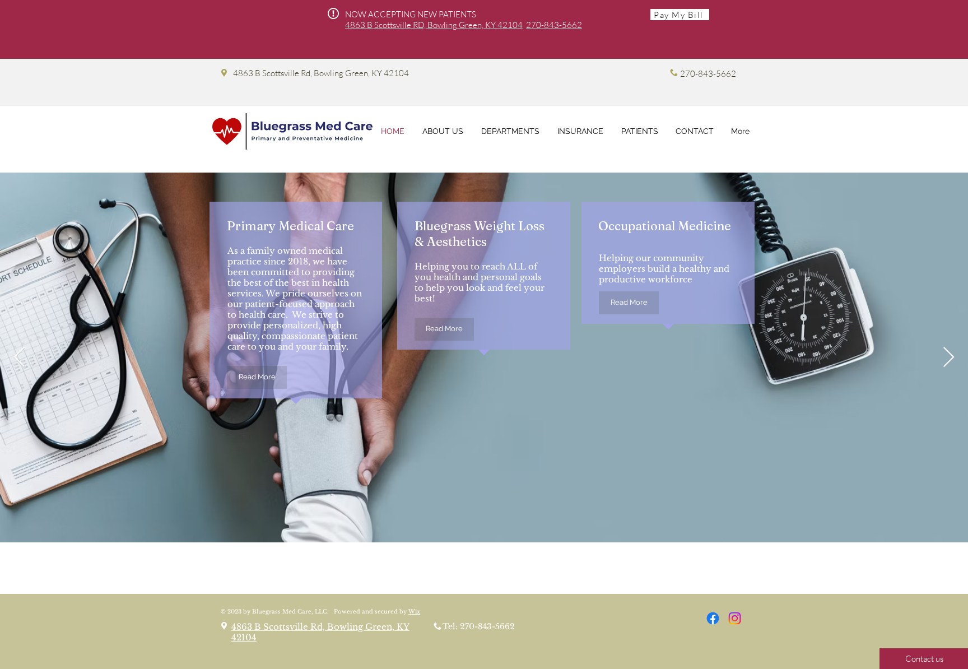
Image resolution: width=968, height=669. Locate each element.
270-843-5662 (554, 25)
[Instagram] (735, 618)
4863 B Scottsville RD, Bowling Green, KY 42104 (434, 25)
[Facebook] (713, 618)
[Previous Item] (19, 358)
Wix (414, 611)
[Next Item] (948, 358)
